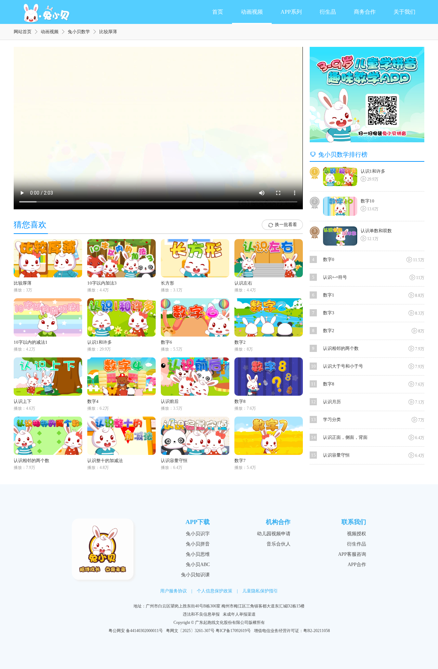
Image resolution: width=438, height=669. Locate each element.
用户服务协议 (173, 590)
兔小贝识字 (198, 533)
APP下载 (197, 522)
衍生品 (328, 12)
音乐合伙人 (279, 544)
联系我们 (354, 522)
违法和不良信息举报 (201, 614)
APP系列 (291, 12)
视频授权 (356, 533)
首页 (217, 12)
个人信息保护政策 (214, 590)
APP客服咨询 (352, 554)
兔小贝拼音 (198, 544)
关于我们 (404, 12)
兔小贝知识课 (195, 574)
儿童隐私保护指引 (260, 590)
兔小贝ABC (198, 564)
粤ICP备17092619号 (233, 630)
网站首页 (22, 31)
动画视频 (252, 12)
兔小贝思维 (198, 554)
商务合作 (365, 12)
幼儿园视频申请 (274, 533)
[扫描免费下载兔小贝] (367, 94)
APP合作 (357, 564)
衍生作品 (356, 544)
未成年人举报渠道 (239, 614)
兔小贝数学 (79, 31)
